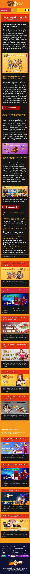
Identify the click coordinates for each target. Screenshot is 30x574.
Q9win (23, 201)
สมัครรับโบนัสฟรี (11, 207)
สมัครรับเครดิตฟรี (11, 107)
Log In (14, 10)
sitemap (23, 570)
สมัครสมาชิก (5, 10)
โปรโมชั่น (12, 256)
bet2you (12, 570)
